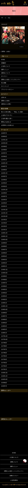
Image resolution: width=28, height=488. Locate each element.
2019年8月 (4, 279)
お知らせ (3, 97)
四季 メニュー (5, 69)
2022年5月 (4, 199)
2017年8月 (4, 346)
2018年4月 (4, 322)
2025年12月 (4, 139)
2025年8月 (4, 149)
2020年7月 (4, 249)
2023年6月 (4, 179)
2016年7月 (4, 386)
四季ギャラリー (14, 475)
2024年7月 (4, 166)
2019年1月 (4, 302)
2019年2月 (4, 299)
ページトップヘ (25, 461)
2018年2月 (4, 329)
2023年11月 (4, 173)
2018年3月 (4, 326)
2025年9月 (4, 146)
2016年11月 (4, 376)
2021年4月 (4, 223)
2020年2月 (4, 263)
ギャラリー (4, 76)
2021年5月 (4, 219)
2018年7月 (4, 316)
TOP (2, 17)
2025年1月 (4, 159)
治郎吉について (5, 73)
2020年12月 (4, 233)
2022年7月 (4, 196)
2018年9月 (4, 312)
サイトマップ (5, 86)
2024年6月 (4, 169)
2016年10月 (4, 379)
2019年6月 (4, 286)
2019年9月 (4, 276)
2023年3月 (4, 186)
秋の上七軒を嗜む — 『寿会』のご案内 (12, 112)
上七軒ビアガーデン (6, 115)
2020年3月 (4, 259)
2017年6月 (4, 352)
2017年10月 (4, 339)
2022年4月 (4, 203)
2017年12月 (4, 336)
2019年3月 (4, 296)
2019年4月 (4, 292)
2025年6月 (4, 156)
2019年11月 (4, 269)
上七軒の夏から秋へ (6, 118)
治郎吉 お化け (5, 51)
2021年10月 (4, 216)
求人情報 (3, 83)
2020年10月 (4, 239)
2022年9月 (4, 193)
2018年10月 (4, 309)
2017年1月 (4, 369)
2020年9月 (4, 243)
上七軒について (5, 66)
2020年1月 (4, 266)
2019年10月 (4, 272)
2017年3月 (4, 362)
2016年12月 (4, 372)
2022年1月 (4, 206)
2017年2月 (4, 366)
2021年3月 (4, 226)
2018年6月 (4, 319)
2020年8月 (4, 246)
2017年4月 (4, 359)
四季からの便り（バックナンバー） (11, 79)
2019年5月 (4, 289)
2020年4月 (4, 256)
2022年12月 (4, 189)
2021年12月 (4, 209)
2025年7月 (4, 153)
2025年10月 (4, 143)
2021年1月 (4, 229)
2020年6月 (4, 253)
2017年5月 (4, 356)
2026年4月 (4, 136)
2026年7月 (4, 133)
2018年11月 (4, 306)
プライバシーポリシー (7, 89)
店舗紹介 (3, 63)
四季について (14, 462)
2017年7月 (4, 349)
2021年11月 (4, 213)
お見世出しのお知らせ (7, 125)
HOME (3, 59)
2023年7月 (4, 176)
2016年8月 (4, 382)
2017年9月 (4, 342)
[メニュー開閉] (25, 2)
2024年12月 (4, 163)
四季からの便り (5, 100)
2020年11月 (4, 236)
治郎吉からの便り (6, 104)
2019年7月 (4, 282)
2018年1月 (4, 332)
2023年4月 (4, 183)
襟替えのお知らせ (6, 122)
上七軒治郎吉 (14, 480)
